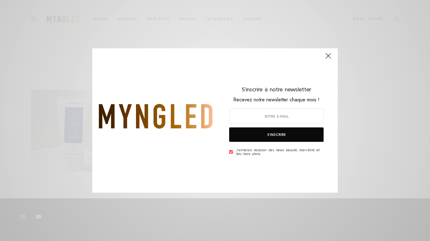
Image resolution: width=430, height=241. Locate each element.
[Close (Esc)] (328, 58)
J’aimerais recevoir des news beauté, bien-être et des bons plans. (278, 152)
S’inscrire (276, 134)
